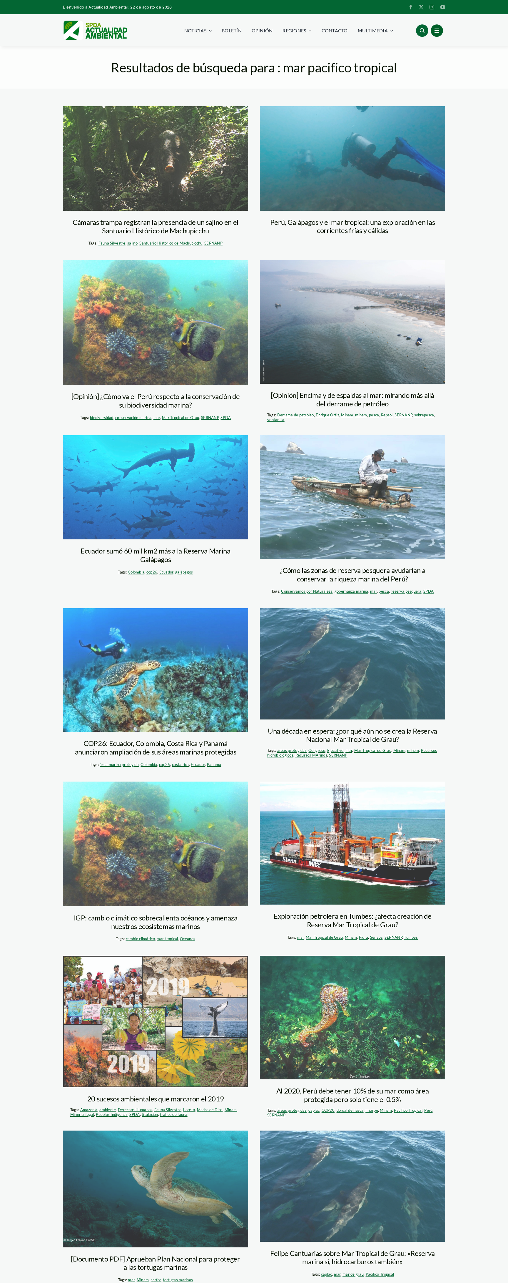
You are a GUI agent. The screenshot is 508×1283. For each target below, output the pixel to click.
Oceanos (187, 938)
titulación (150, 1114)
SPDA (225, 417)
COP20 (328, 1110)
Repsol (387, 415)
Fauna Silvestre (112, 243)
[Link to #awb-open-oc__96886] (422, 30)
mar (156, 417)
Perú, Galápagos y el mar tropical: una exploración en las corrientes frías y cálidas (352, 226)
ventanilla (276, 419)
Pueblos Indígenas (112, 1114)
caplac (314, 1110)
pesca (374, 415)
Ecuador (166, 572)
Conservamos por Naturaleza (306, 591)
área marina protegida (119, 764)
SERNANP (213, 243)
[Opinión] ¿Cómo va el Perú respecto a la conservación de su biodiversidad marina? (155, 400)
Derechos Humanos (135, 1109)
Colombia (136, 572)
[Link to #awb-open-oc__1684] (437, 30)
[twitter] (421, 7)
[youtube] (442, 7)
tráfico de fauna (173, 1114)
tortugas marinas (178, 1279)
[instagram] (432, 7)
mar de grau (353, 1274)
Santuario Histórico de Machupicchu (170, 243)
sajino (132, 243)
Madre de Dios (210, 1109)
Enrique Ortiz (327, 415)
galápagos (184, 572)
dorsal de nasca (350, 1110)
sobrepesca (424, 415)
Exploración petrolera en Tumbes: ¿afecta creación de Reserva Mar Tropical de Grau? (352, 920)
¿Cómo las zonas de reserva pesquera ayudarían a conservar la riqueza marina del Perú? (352, 574)
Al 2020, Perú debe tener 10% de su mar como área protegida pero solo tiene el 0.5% (352, 1094)
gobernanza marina (351, 591)
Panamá (214, 764)
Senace (376, 937)
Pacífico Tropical (408, 1110)
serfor (156, 1279)
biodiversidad (101, 417)
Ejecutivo (335, 750)
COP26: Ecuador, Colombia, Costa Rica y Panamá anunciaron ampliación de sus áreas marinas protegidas (155, 747)
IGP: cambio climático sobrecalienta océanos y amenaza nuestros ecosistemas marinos (156, 921)
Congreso (316, 750)
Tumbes (411, 937)
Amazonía (89, 1109)
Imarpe (371, 1110)
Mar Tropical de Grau (180, 417)
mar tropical (167, 938)
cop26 (151, 572)
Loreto (189, 1109)
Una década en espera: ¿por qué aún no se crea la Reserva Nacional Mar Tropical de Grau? (352, 735)
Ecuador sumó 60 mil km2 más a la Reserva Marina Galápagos (155, 555)
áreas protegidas (292, 750)
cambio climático (140, 938)
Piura (363, 937)
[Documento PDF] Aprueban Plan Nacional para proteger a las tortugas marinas (155, 1263)
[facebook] (410, 7)
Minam (347, 415)
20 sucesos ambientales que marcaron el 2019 (155, 1098)
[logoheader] (95, 22)
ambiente (107, 1109)
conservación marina (133, 417)
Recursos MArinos (311, 755)
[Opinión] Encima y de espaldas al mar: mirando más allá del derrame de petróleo (352, 399)
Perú (428, 1110)
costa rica (180, 764)
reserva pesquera (406, 591)
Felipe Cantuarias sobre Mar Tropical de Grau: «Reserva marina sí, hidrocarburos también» (352, 1257)
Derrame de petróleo (295, 415)
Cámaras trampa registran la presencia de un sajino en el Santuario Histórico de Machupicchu (155, 226)
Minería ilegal (82, 1114)
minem (361, 415)
